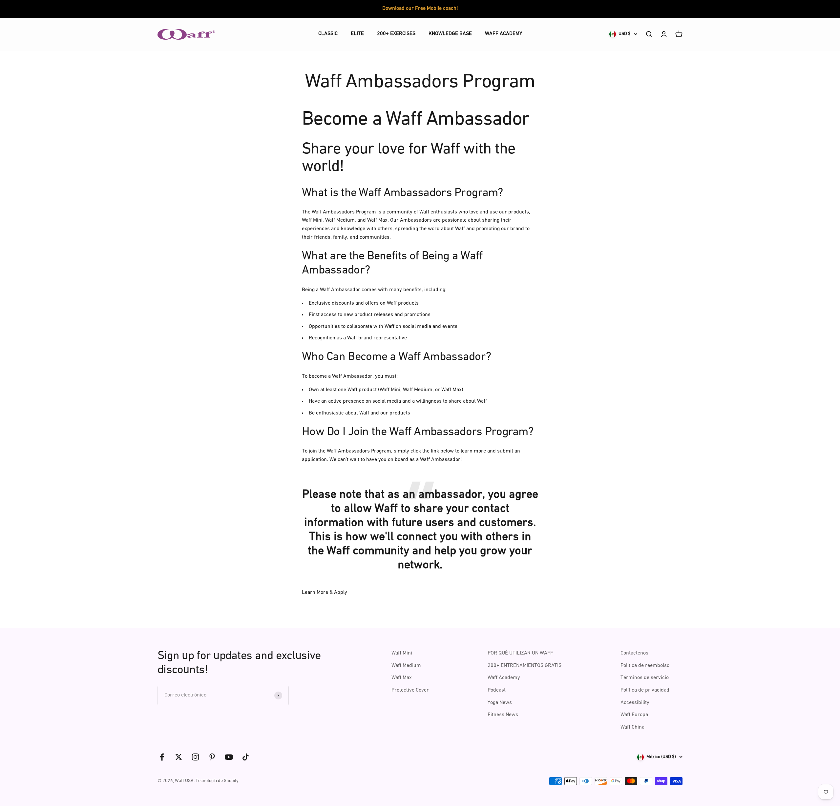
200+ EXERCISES (396, 33)
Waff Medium (406, 665)
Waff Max (401, 677)
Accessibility (634, 702)
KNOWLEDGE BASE (450, 33)
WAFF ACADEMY (503, 33)
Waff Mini (401, 653)
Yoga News (500, 702)
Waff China (632, 727)
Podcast (497, 690)
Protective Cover (410, 690)
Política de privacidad (644, 690)
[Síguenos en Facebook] (162, 757)
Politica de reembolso (644, 665)
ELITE (357, 33)
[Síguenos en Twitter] (178, 757)
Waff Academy (504, 677)
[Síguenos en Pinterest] (212, 757)
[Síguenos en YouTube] (228, 757)
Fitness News (503, 714)
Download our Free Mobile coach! (420, 8)
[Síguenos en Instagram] (195, 757)
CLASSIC (328, 33)
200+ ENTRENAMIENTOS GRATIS (524, 665)
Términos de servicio (644, 677)
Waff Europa (634, 714)
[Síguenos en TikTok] (245, 757)
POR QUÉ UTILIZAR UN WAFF (520, 653)
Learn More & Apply (324, 592)
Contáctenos (634, 653)
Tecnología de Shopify (217, 780)
